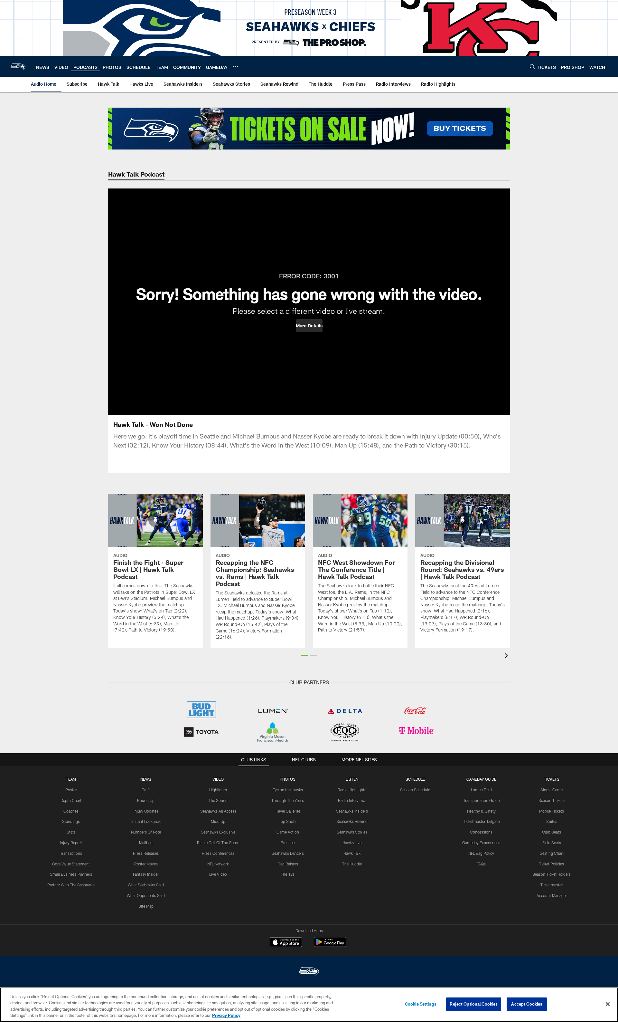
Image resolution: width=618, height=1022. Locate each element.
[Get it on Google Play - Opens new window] (330, 945)
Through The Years (287, 800)
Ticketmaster (551, 884)
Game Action (287, 832)
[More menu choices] (235, 66)
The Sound (218, 800)
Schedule (415, 779)
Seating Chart (552, 853)
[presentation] (507, 656)
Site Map (146, 906)
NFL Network (218, 864)
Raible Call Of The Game (218, 842)
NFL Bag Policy (481, 853)
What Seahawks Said (146, 884)
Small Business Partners (71, 874)
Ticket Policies (551, 864)
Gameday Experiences (481, 842)
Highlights (218, 789)
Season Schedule (415, 789)
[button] (309, 325)
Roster (71, 789)
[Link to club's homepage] (18, 66)
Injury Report (71, 842)
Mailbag (146, 842)
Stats (71, 832)
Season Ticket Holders (551, 874)
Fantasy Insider (146, 874)
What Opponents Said (146, 895)
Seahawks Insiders (352, 811)
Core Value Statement (71, 864)
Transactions (71, 853)
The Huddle (352, 864)
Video (218, 779)
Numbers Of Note (146, 832)
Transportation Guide (481, 800)
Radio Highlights (352, 789)
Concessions (481, 832)
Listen (352, 779)
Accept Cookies (526, 1004)
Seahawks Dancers (288, 853)
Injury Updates (146, 811)
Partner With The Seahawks (71, 884)
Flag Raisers (287, 864)
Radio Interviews (352, 800)
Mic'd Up (218, 821)
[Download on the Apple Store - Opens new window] (286, 942)
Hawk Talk (351, 853)
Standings (71, 821)
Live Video (218, 874)
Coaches (71, 811)
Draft (146, 789)
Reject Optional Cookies (474, 1004)
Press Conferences (218, 853)
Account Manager (552, 895)
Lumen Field (481, 789)
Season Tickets (551, 800)
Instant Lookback (146, 821)
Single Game (551, 789)
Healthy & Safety (481, 811)
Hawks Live (351, 842)
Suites (551, 821)
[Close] (608, 1004)
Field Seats (551, 842)
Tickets (551, 779)
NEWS (145, 779)
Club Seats (551, 832)
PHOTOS (287, 779)
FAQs (481, 864)
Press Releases (146, 853)
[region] (309, 1004)
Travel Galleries (288, 811)
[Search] (532, 66)
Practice (288, 842)
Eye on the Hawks (288, 789)
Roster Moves (146, 864)
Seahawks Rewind (352, 821)
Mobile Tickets (551, 811)
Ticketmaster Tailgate (481, 821)
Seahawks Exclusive (218, 832)
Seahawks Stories (352, 832)
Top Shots (287, 821)
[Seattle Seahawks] (309, 972)
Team (71, 779)
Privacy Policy (226, 1015)
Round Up (145, 800)
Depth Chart (71, 800)
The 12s (288, 874)
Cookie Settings (420, 1004)
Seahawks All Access (218, 811)
